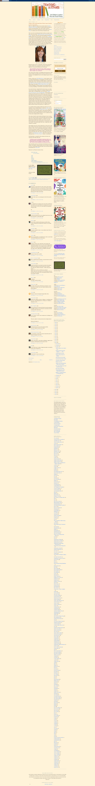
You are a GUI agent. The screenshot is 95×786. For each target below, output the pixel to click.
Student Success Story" (44, 109)
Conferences (56, 465)
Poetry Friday (36, 179)
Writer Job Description (57, 634)
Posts (56, 101)
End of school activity (57, 472)
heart (55, 678)
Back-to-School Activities (58, 444)
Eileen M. (32, 242)
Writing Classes (56, 639)
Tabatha (32, 292)
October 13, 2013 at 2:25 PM (37, 329)
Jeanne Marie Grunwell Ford (58, 426)
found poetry (56, 672)
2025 (56, 324)
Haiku (55, 492)
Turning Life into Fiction (58, 618)
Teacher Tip (56, 603)
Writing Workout (56, 643)
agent (55, 649)
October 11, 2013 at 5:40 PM (37, 255)
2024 (56, 325)
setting (55, 730)
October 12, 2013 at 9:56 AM (37, 295)
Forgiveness (56, 483)
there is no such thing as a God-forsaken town (59, 286)
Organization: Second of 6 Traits (59, 558)
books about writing (57, 653)
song (54, 734)
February (57, 386)
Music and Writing (57, 533)
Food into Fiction (56, 481)
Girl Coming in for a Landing (58, 487)
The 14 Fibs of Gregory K (39, 133)
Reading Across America (58, 577)
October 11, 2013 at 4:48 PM (37, 232)
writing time (56, 765)
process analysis (56, 715)
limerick (55, 687)
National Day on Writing (58, 539)
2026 (56, 322)
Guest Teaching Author (57, 490)
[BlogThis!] (33, 177)
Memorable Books (57, 528)
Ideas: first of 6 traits (57, 501)
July (56, 378)
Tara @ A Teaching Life (34, 258)
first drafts (55, 671)
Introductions (56, 509)
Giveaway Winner (56, 489)
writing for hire (56, 758)
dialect (55, 663)
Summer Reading (56, 599)
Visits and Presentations (57, 50)
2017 (56, 336)
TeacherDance (60, 293)
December (57, 343)
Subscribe (60, 70)
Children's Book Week (57, 461)
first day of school (56, 670)
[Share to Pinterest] (36, 177)
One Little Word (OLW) (58, 556)
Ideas (55, 499)
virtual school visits (57, 746)
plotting (55, 705)
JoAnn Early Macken (34, 213)
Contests (55, 466)
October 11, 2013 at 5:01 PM (37, 239)
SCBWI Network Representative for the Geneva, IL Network (39, 83)
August (57, 376)
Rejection (55, 582)
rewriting (55, 725)
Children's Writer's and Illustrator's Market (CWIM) (59, 463)
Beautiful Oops (56, 447)
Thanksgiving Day (56, 612)
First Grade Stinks (57, 479)
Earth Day (55, 470)
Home (30, 19)
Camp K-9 (55, 457)
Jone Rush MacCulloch (61, 303)
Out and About (56, 559)
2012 (56, 389)
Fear (54, 476)
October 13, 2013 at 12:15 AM (37, 322)
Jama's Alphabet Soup (60, 300)
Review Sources (56, 583)
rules (55, 727)
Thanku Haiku (56, 613)
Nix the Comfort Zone (61, 287)
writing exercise (56, 755)
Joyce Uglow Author (60, 306)
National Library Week (57, 542)
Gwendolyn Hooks (57, 425)
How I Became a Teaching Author (59, 497)
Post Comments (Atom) (36, 361)
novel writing (56, 694)
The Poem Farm (59, 315)
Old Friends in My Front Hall (60, 357)
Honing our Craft (56, 496)
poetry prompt (56, 711)
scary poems (56, 728)
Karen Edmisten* (60, 313)
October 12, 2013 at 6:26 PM (37, 311)
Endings (55, 474)
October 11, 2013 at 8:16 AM (37, 192)
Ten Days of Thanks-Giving (58, 610)
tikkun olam (56, 742)
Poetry (55, 567)
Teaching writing (56, 609)
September (58, 375)
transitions (55, 743)
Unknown (32, 235)
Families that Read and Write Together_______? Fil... (60, 351)
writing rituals (56, 763)
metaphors (55, 690)
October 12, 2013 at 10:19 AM (37, 303)
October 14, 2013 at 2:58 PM (37, 336)
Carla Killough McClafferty (58, 421)
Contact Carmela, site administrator (59, 54)
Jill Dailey (58, 278)
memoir (55, 689)
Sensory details (56, 592)
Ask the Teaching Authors (58, 442)
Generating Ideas (56, 484)
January (57, 387)
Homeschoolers (56, 494)
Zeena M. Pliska (56, 432)
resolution (55, 721)
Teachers (55, 605)
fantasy (55, 667)
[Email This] (32, 177)
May (56, 381)
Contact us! (56, 234)
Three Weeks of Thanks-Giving (59, 616)
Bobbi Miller (56, 419)
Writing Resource (57, 641)
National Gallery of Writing (58, 540)
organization (56, 699)
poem (55, 706)
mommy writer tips (57, 692)
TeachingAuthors (56, 94)
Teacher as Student (57, 604)
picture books (56, 702)
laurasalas (32, 220)
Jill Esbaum (56, 427)
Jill (31, 202)
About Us (34, 19)
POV (54, 560)
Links (42, 19)
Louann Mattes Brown (34, 252)
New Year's (56, 550)
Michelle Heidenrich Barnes (35, 332)
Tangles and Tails (60, 302)
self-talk (55, 729)
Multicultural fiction (57, 531)
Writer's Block (56, 636)
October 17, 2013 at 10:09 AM (37, 355)
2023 (56, 327)
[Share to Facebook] (35, 177)
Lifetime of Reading (57, 515)
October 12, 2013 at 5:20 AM (37, 281)
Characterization (56, 458)
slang (55, 733)
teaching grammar (57, 738)
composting (55, 656)
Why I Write (56, 631)
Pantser (55, 562)
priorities (55, 714)
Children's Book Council (58, 460)
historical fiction (56, 679)
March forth (56, 526)
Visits (51, 19)
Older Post (50, 359)
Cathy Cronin (48, 107)
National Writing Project (58, 549)
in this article (37, 147)
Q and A (55, 573)
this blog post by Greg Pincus (37, 132)
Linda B (32, 185)
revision (55, 724)
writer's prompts (56, 752)
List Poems (55, 518)
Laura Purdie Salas (57, 430)
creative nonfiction (57, 658)
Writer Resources (57, 635)
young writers (56, 767)
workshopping (56, 750)
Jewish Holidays (56, 510)
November (57, 345)
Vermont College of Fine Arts (58, 625)
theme (55, 741)
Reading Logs (56, 580)
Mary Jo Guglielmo (34, 305)
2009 (56, 394)
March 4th (55, 523)
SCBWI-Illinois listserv (40, 78)
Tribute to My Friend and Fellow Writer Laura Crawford (40, 23)
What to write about (57, 628)
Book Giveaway (56, 452)
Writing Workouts (56, 19)
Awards (55, 443)
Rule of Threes (56, 587)
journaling (55, 684)
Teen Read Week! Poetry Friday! (61, 358)
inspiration (55, 681)
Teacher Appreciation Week (58, 600)
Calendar (38, 19)
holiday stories (56, 680)
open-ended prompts (57, 698)
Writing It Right (56, 640)
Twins (55, 619)
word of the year (56, 747)
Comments (57, 103)
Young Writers (47, 19)
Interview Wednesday (57, 507)
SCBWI (55, 591)
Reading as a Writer (57, 581)
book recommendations (57, 650)
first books (55, 669)
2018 (56, 334)
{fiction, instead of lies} (61, 280)
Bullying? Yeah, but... (59, 361)
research (55, 720)
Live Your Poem (59, 312)
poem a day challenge (57, 707)
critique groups (56, 661)
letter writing (56, 685)
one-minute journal (57, 696)
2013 (56, 342)
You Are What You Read (58, 647)
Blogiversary (56, 449)
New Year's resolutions (57, 552)
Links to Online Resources (58, 46)
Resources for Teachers (57, 49)
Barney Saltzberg (56, 445)
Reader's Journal (56, 576)
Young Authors (56, 648)
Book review (56, 454)
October (57, 346)
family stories (56, 666)
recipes (55, 719)
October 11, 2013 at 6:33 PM (37, 261)
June (57, 379)
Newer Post (30, 359)
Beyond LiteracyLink (61, 294)
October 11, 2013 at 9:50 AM (37, 217)
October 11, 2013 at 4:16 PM (37, 225)
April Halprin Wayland (34, 313)
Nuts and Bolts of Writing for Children (60, 554)
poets (55, 712)
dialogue (55, 665)
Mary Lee (32, 277)
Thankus (55, 614)
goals (54, 676)
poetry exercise (56, 709)
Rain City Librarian (60, 309)
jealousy (55, 683)
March (57, 384)
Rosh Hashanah (56, 586)
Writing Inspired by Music (60, 353)
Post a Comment (31, 358)
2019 (56, 333)
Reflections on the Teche (62, 298)
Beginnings (55, 448)
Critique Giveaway (57, 467)
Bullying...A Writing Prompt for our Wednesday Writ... (61, 373)
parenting (55, 701)
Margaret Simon (33, 284)
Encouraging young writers (58, 471)
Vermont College (56, 623)
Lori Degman (33, 228)
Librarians (55, 514)
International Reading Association (59, 505)
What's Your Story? (57, 630)
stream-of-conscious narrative (58, 737)
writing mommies (56, 760)
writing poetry (56, 761)
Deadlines (55, 468)
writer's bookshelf (57, 751)
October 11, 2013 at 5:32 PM (37, 249)
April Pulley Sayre (57, 440)
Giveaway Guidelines (57, 488)
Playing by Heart (56, 565)
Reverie (59, 292)
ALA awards (56, 438)
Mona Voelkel (60, 289)
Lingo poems (56, 516)
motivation (55, 693)
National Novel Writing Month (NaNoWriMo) (58, 544)
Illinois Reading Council (57, 502)
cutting (55, 662)
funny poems (56, 675)
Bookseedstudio (59, 277)
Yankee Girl (56, 645)
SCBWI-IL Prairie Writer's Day (43, 84)
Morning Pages (56, 530)
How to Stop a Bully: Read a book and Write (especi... (61, 366)
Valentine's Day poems (57, 622)
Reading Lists (56, 578)
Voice (55, 626)
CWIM (55, 456)
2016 (56, 337)
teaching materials (57, 740)
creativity (55, 659)
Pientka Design (48, 784)
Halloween (55, 493)
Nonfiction (55, 553)
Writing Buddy (56, 637)
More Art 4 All (60, 276)
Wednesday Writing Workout (60, 360)
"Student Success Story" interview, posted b (44, 34)
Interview (55, 506)
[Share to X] (34, 177)
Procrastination (56, 572)
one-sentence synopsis (57, 697)
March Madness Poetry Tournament (59, 524)
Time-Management (57, 617)
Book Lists (55, 453)
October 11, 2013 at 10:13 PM (37, 274)
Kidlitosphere (56, 511)
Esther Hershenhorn (34, 325)
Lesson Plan (56, 512)
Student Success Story (44, 179)
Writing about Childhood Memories (59, 644)
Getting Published (57, 485)
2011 (56, 391)
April (57, 383)
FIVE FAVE (56, 475)
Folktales (55, 480)
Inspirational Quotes (57, 503)
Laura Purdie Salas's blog (32, 168)
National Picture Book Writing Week (59, 545)
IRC (54, 498)
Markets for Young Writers (58, 48)
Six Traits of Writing (57, 595)
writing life (55, 759)
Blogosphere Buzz (57, 451)
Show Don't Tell (56, 594)
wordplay (55, 749)
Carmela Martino (33, 195)
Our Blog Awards (56, 53)
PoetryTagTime (56, 570)
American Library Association (58, 439)
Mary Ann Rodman (57, 431)
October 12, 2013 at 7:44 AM (37, 289)
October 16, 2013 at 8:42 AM (37, 349)
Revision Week (56, 585)
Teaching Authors (57, 606)
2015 (56, 339)
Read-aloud (55, 574)
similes (55, 732)
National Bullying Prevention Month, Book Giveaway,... (60, 370)
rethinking (55, 723)
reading (55, 718)
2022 (56, 328)
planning (55, 703)
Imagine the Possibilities (61, 301)
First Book (55, 478)
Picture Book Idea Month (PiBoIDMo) (60, 563)
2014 (56, 340)
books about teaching (57, 652)
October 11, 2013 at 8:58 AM (37, 211)
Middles (55, 529)
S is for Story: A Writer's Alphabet (59, 589)
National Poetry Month (57, 548)
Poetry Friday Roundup (57, 569)
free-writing (56, 674)
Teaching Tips (56, 608)
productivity (56, 716)
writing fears (56, 756)
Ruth (31, 345)
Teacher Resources (57, 601)
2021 (56, 330)
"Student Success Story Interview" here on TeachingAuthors (39, 92)
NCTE (55, 536)
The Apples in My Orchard (62, 307)
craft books (55, 657)
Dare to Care (60, 288)
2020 (56, 331)
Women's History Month (58, 632)
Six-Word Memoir (57, 596)
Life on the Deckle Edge (61, 308)
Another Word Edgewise (61, 314)
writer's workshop (57, 754)
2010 (56, 392)
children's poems (56, 654)
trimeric (55, 745)
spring (55, 736)
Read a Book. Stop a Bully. (60, 368)
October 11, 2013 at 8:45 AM (37, 199)
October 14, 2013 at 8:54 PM (37, 343)
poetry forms (31, 179)
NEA (55, 538)
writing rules (56, 764)
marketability (56, 688)
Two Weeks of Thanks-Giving (58, 621)
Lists (54, 519)
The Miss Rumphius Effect (62, 295)
